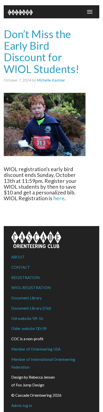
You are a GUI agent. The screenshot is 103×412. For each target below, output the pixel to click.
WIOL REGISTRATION (30, 287)
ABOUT (18, 257)
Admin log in (21, 405)
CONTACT (20, 267)
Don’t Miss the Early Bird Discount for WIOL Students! (41, 51)
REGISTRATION (25, 277)
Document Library (26, 298)
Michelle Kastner (51, 80)
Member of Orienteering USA (35, 349)
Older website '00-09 (29, 328)
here (58, 198)
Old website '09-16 (27, 318)
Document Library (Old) (31, 308)
